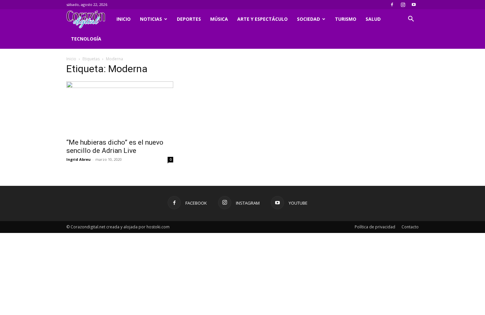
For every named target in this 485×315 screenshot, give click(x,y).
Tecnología (86, 39)
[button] (411, 19)
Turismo (345, 19)
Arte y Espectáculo (262, 19)
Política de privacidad (375, 227)
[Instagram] (403, 4)
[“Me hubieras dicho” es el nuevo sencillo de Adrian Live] (119, 107)
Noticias (151, 19)
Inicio (123, 19)
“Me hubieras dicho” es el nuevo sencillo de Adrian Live (114, 146)
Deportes (189, 19)
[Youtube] (414, 4)
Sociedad (308, 19)
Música (219, 19)
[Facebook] (392, 4)
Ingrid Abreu (78, 159)
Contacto (410, 227)
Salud (373, 19)
